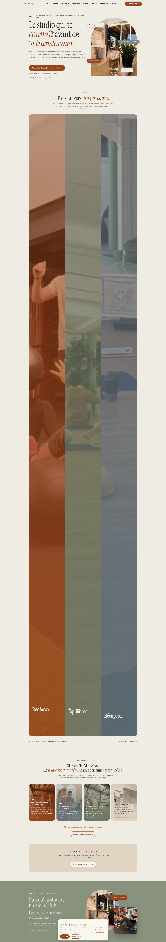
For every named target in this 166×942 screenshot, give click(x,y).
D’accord (65, 936)
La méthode (55, 4)
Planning (85, 4)
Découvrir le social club (37, 930)
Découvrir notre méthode (83, 834)
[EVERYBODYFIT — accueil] (29, 3)
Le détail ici (100, 932)
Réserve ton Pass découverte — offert (47, 68)
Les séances (65, 4)
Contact (113, 4)
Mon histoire (104, 4)
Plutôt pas (75, 936)
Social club (94, 4)
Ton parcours (76, 4)
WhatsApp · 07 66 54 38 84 (84, 864)
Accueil (46, 4)
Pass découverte (133, 4)
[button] (114, 47)
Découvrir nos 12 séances (126, 742)
